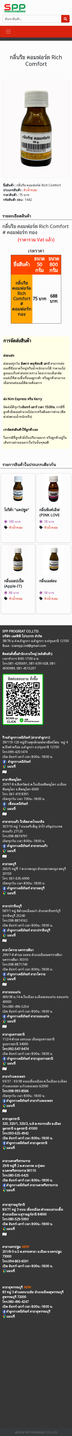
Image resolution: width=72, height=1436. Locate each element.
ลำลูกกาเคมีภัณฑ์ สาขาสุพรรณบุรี (28, 1311)
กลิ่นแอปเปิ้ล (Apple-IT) (14, 583)
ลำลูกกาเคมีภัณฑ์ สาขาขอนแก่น (28, 1016)
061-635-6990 (19, 878)
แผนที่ (11, 808)
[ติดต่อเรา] (22, 698)
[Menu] (8, 32)
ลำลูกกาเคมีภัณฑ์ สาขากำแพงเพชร (29, 1100)
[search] (65, 19)
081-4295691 (17, 663)
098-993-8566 (18, 1090)
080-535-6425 (18, 1175)
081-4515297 (26, 668)
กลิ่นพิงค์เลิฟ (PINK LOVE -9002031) (49, 514)
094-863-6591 (18, 1261)
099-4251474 (17, 751)
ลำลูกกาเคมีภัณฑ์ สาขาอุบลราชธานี (30, 1058)
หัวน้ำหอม (30, 189)
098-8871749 (17, 964)
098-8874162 (17, 920)
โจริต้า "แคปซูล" (16, 509)
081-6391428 (38, 663)
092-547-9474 (18, 1048)
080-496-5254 (18, 1006)
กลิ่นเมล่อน (48, 580)
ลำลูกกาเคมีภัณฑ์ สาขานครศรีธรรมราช (32, 1184)
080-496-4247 (18, 1301)
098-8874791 (17, 835)
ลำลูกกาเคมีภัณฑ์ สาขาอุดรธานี (26, 1142)
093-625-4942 (18, 1133)
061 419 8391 (19, 793)
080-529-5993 (18, 1218)
